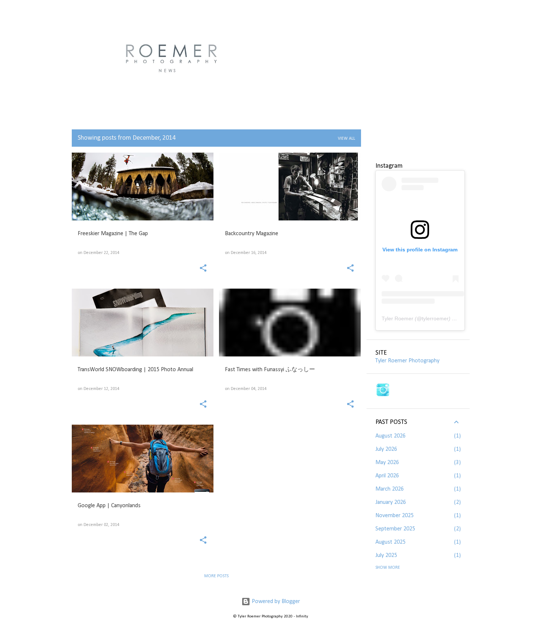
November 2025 (394, 516)
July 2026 (386, 449)
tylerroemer (435, 318)
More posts (216, 576)
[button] (203, 269)
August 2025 (390, 542)
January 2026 (390, 502)
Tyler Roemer (397, 318)
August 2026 (390, 436)
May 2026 (387, 463)
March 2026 (389, 489)
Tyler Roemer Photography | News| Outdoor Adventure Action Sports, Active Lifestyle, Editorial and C (268, 57)
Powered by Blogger (275, 602)
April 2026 (387, 476)
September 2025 (395, 529)
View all (346, 138)
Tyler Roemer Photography (407, 361)
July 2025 (386, 555)
